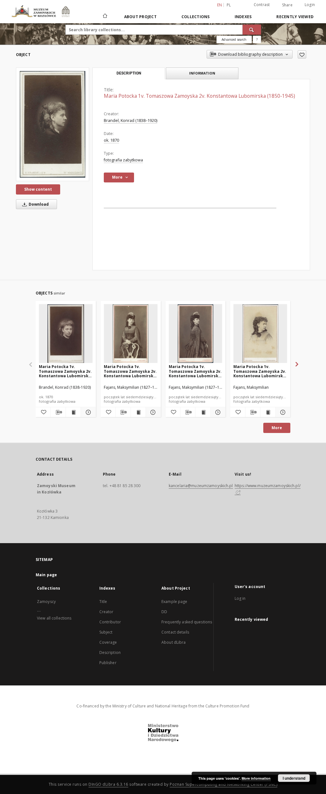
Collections (195, 16)
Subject (106, 632)
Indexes (243, 16)
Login (310, 4)
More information (256, 778)
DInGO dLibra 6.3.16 (108, 784)
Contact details (175, 632)
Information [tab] (202, 73)
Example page (174, 601)
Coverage (108, 642)
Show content (38, 189)
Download (38, 204)
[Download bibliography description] (58, 412)
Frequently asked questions (186, 622)
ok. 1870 (111, 140)
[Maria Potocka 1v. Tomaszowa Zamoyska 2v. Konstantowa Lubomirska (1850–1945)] (65, 333)
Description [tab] (129, 73)
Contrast (262, 4)
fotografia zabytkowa (123, 160)
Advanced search (234, 39)
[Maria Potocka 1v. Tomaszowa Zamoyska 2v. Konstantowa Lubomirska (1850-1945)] (52, 124)
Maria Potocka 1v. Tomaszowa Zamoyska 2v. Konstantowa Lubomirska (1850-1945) (130, 371)
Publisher (108, 662)
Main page (46, 575)
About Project (140, 16)
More (277, 427)
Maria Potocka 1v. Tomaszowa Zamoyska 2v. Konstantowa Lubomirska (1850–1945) (65, 371)
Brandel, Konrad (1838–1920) (130, 120)
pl (229, 5)
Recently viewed (295, 16)
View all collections (54, 618)
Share (287, 5)
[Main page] (104, 17)
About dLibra (173, 642)
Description (110, 652)
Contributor (110, 622)
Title (103, 601)
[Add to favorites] (302, 54)
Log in (240, 598)
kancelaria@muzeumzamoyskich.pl (201, 485)
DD (164, 611)
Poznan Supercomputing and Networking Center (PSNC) (223, 784)
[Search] (252, 30)
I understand (294, 778)
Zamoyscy (46, 601)
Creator (106, 611)
